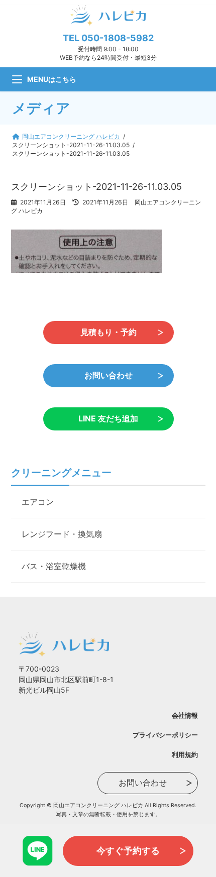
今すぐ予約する (128, 850)
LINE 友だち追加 (108, 418)
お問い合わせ (108, 375)
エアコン (38, 502)
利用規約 (185, 754)
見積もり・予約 (108, 332)
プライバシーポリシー (165, 735)
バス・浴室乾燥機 (54, 566)
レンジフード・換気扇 (62, 534)
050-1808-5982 (117, 38)
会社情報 (185, 715)
